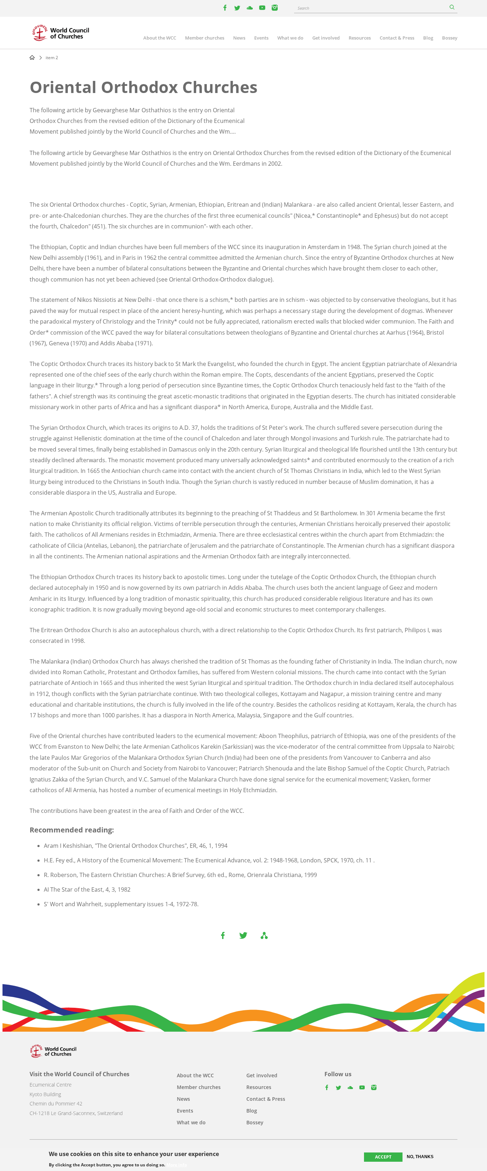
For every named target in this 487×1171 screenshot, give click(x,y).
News (239, 38)
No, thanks (420, 1156)
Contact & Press (397, 38)
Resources (360, 38)
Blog (428, 38)
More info (176, 1164)
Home (32, 57)
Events (261, 38)
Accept (383, 1157)
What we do (290, 38)
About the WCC (159, 38)
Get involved (326, 38)
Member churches (204, 38)
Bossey (449, 38)
